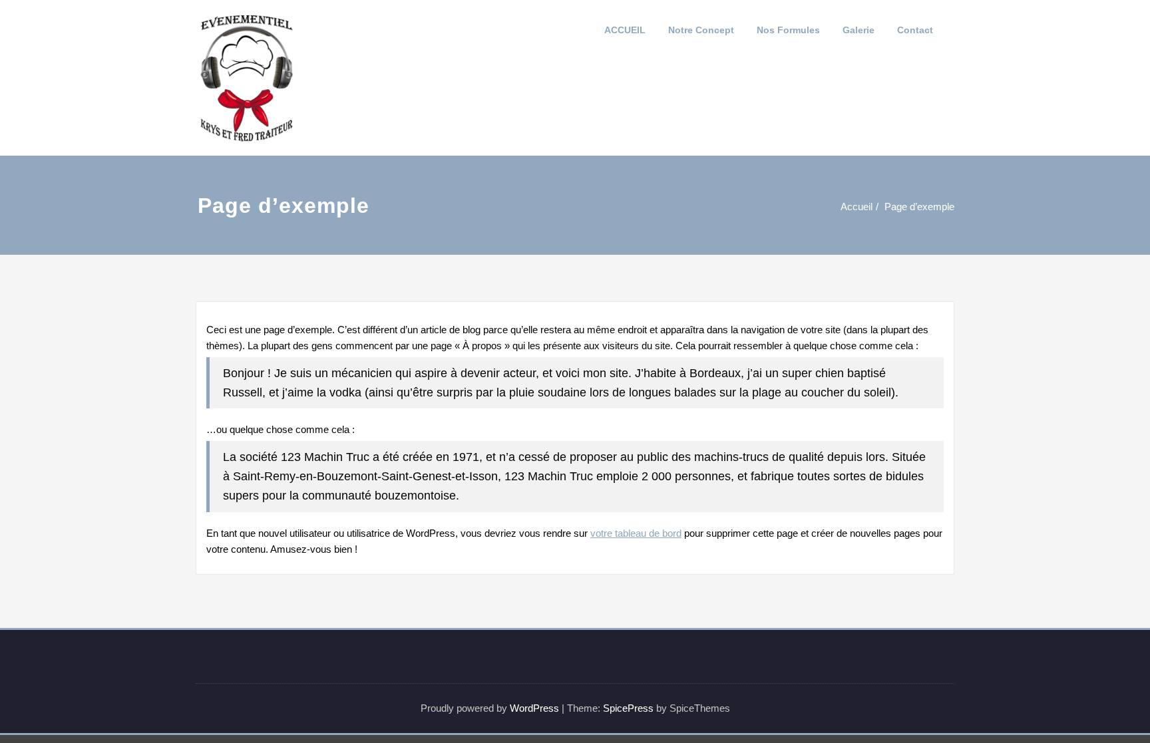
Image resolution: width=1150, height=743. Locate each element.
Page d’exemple (919, 206)
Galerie (858, 30)
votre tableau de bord (635, 533)
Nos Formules (788, 30)
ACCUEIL (625, 30)
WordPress (534, 708)
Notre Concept (701, 30)
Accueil (856, 206)
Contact (915, 30)
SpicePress (628, 708)
